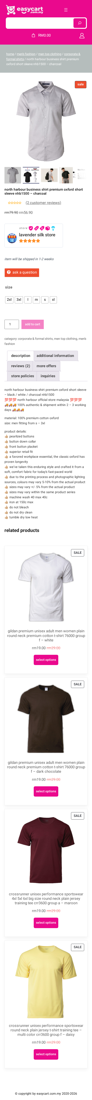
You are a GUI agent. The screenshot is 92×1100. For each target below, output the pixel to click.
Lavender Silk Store (37, 235)
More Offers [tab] (46, 366)
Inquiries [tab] (48, 376)
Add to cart (32, 324)
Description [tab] (20, 355)
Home (10, 54)
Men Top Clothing (49, 54)
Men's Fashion (26, 54)
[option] (31, 175)
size (8, 287)
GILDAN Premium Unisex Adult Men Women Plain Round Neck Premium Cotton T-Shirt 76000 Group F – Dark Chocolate (46, 767)
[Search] (79, 23)
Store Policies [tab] (22, 376)
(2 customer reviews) (43, 203)
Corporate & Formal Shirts (35, 338)
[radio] (9, 300)
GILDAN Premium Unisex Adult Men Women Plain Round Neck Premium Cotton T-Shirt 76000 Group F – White (46, 635)
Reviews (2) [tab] (20, 366)
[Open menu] (66, 9)
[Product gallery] (46, 121)
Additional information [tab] (55, 355)
